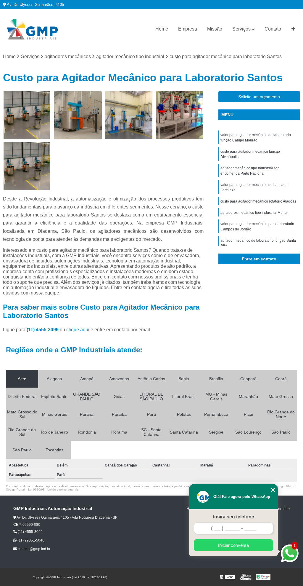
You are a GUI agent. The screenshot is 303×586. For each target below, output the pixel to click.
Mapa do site (278, 509)
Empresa (187, 28)
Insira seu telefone (233, 516)
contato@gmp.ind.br (33, 549)
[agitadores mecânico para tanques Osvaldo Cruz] (27, 115)
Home (161, 28)
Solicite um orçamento (259, 96)
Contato (273, 28)
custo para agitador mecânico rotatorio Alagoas (258, 201)
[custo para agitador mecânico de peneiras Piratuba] (129, 115)
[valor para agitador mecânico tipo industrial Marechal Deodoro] (78, 115)
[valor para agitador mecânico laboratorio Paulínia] (180, 115)
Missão (214, 28)
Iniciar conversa (233, 545)
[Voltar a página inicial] (32, 29)
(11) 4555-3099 (43, 329)
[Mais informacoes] (293, 29)
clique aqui (77, 329)
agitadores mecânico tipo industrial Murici (253, 213)
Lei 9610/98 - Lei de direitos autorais (53, 489)
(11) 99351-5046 (30, 540)
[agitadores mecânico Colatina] (27, 166)
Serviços (241, 28)
